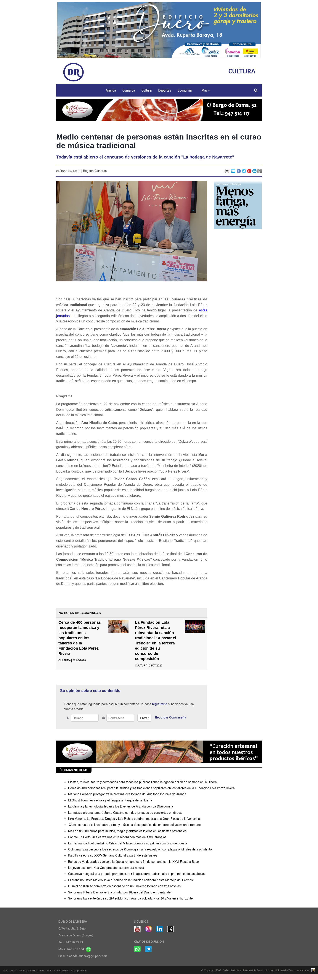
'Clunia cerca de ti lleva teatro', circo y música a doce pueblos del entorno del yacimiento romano (134, 824)
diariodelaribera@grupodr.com (87, 956)
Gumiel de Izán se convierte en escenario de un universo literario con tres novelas (124, 886)
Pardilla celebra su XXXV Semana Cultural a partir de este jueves (112, 855)
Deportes (164, 90)
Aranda (111, 90)
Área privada (78, 970)
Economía (185, 90)
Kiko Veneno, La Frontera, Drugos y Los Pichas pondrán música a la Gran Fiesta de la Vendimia (134, 818)
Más (204, 90)
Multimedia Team (285, 970)
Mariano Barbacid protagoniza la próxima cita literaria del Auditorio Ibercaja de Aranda (127, 794)
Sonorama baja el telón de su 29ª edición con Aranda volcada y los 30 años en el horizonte (130, 898)
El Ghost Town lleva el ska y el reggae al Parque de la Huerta (110, 800)
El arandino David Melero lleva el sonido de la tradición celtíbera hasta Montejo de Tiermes (130, 880)
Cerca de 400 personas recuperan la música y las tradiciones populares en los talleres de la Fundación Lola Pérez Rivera (79, 638)
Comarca (128, 90)
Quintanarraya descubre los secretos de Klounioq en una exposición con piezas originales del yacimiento (140, 849)
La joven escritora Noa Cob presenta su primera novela (106, 867)
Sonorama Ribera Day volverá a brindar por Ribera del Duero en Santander (120, 892)
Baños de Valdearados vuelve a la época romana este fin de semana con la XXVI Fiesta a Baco (133, 861)
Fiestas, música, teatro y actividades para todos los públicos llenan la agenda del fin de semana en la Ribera (142, 782)
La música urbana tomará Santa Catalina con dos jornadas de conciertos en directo (125, 812)
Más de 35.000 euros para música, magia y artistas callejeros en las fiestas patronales (127, 831)
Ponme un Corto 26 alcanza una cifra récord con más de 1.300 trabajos (117, 837)
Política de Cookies (57, 970)
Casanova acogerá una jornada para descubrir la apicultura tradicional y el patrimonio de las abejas (136, 873)
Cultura (146, 90)
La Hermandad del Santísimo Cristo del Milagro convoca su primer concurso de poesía (127, 843)
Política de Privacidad (31, 970)
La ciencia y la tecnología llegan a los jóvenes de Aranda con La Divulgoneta (120, 806)
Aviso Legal (9, 970)
